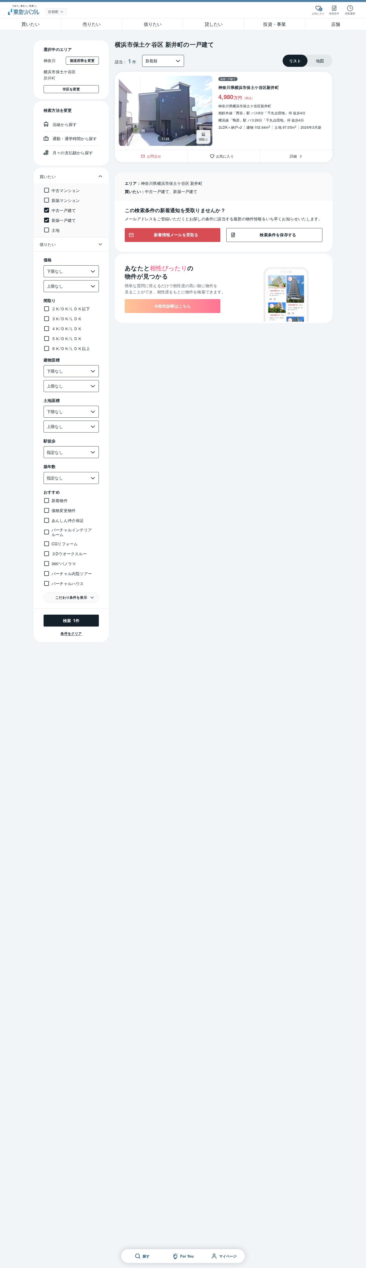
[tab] (295, 61)
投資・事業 (274, 24)
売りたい (92, 24)
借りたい (153, 24)
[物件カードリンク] (223, 111)
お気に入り (226, 155)
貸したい (214, 24)
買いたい (30, 24)
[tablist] (307, 61)
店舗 (335, 24)
